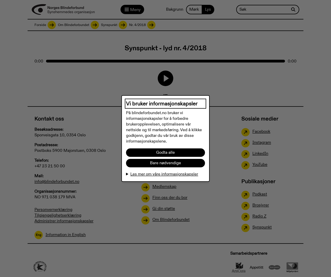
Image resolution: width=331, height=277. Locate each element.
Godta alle (165, 152)
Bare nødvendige (165, 163)
